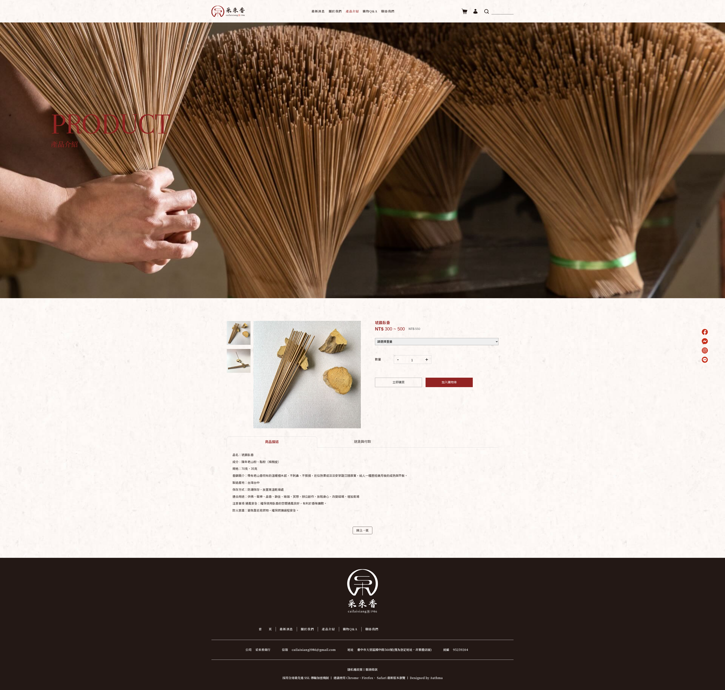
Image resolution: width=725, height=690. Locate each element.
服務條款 (372, 669)
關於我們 (335, 11)
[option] (239, 333)
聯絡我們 (387, 11)
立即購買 (399, 382)
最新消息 (318, 11)
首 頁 (265, 629)
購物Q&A (370, 11)
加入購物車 (449, 382)
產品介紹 (352, 11)
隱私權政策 (354, 669)
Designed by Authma (426, 678)
